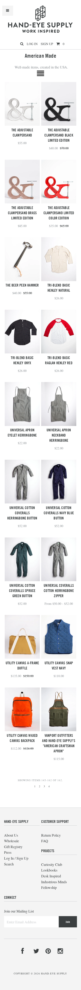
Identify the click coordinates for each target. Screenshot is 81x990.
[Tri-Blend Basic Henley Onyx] (22, 331)
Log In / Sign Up (16, 858)
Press (7, 852)
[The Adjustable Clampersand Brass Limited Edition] (22, 181)
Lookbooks (49, 870)
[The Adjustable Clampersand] (22, 104)
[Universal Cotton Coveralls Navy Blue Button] (58, 481)
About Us (11, 835)
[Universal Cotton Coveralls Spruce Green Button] (22, 559)
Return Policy (51, 835)
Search (9, 864)
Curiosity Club (51, 864)
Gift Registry (13, 846)
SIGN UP (47, 44)
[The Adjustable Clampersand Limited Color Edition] (58, 181)
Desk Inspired (51, 876)
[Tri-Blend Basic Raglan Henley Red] (58, 331)
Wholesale (11, 840)
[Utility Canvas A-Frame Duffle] (22, 637)
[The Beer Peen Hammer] (22, 259)
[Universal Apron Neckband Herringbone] (58, 404)
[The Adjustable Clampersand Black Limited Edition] (58, 104)
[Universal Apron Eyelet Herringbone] (22, 404)
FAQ (44, 840)
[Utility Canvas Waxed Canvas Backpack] (22, 709)
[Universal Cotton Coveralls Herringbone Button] (22, 481)
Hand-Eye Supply (54, 973)
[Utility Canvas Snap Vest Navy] (58, 637)
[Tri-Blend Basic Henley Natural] (58, 259)
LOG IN (32, 44)
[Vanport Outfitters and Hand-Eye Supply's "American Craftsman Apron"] (58, 709)
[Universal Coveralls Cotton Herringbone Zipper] (58, 559)
